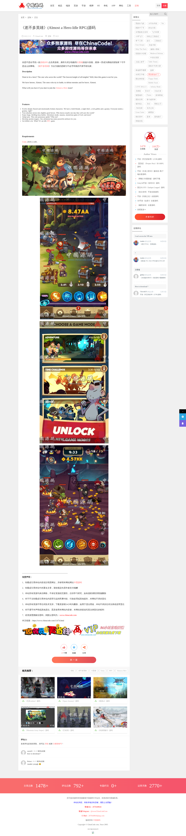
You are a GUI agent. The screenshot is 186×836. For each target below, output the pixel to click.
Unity (24, 142)
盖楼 (152, 70)
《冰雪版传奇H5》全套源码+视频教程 (153, 278)
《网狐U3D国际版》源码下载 (148, 179)
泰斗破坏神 (151, 99)
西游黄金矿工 (153, 74)
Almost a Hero (62, 88)
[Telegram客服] (182, 416)
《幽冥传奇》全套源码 (146, 205)
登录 (158, 6)
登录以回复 (41, 751)
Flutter (149, 95)
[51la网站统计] (93, 832)
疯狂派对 (139, 117)
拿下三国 (139, 41)
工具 (129, 6)
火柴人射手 (140, 62)
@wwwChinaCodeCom (99, 811)
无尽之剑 (150, 108)
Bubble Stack (153, 83)
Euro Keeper (140, 45)
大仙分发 (157, 91)
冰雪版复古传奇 (142, 32)
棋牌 (91, 6)
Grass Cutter (140, 112)
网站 (121, 6)
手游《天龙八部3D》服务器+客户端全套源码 (150, 172)
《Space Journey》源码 (68, 701)
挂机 (42, 62)
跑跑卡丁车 (140, 28)
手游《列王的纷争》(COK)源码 (149, 159)
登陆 (46, 744)
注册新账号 (57, 744)
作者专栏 (150, 217)
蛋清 (148, 117)
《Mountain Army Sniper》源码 (35, 730)
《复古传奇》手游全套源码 (148, 192)
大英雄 (80, 62)
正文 (36, 17)
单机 (106, 6)
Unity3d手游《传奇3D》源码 (148, 183)
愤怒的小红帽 (141, 54)
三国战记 (157, 41)
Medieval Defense (156, 53)
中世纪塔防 (154, 58)
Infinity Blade (156, 87)
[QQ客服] (182, 423)
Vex (162, 23)
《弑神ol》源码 (102, 701)
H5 (98, 6)
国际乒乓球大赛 (154, 66)
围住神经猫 (140, 79)
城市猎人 (139, 104)
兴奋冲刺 (152, 45)
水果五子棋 (140, 74)
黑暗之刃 (157, 104)
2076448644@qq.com (96, 816)
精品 (60, 6)
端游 (68, 6)
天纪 (148, 104)
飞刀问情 (155, 32)
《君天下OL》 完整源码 (148, 244)
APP (113, 6)
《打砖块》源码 (66, 730)
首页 (52, 6)
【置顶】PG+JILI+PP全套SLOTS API (152, 261)
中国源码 (78, 582)
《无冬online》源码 (31, 701)
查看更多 (141, 210)
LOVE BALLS (141, 87)
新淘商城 (159, 95)
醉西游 (151, 112)
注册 (164, 6)
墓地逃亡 (157, 117)
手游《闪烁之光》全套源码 (148, 196)
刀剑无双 (139, 108)
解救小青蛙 (155, 49)
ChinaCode (39, 36)
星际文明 (139, 99)
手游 (84, 6)
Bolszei (29, 761)
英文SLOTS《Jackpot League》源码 (150, 187)
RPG (46, 62)
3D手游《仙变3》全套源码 (147, 201)
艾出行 (147, 91)
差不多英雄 (44, 66)
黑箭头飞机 (140, 23)
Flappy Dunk (153, 79)
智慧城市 (139, 95)
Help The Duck (141, 49)
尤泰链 (138, 91)
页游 (76, 6)
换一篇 (74, 660)
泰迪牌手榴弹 (141, 70)
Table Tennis (153, 62)
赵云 (148, 41)
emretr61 (30, 751)
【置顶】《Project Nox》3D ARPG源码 (150, 165)
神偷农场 (139, 121)
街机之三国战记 (153, 36)
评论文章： (146, 241)
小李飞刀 (139, 36)
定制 (137, 6)
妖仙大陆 (152, 28)
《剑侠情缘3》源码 (104, 730)
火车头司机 (152, 23)
